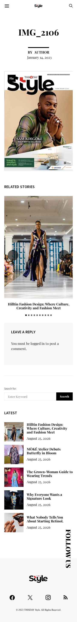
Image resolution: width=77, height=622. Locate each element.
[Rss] (66, 595)
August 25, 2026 (38, 438)
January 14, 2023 (39, 57)
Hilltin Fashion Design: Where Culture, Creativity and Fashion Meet (47, 428)
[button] (26, 315)
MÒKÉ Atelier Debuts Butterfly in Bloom (38, 304)
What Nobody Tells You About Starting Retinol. (45, 519)
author (41, 52)
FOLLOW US (68, 548)
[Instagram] (48, 595)
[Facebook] (12, 595)
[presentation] (13, 255)
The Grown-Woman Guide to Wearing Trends (50, 473)
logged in (38, 343)
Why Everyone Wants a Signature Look (44, 496)
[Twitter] (30, 595)
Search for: (10, 388)
